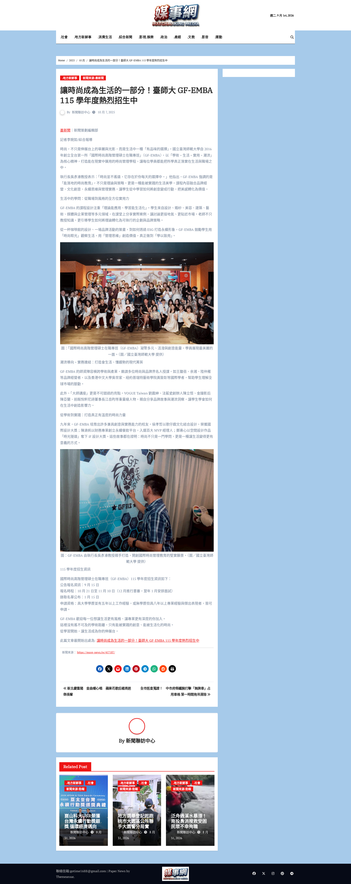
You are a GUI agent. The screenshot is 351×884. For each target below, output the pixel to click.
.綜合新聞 (125, 37)
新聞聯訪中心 (81, 112)
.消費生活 (105, 37)
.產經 (177, 37)
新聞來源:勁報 (75, 789)
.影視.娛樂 (146, 37)
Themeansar (65, 876)
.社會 (64, 37)
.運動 (218, 37)
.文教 (191, 37)
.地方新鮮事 (83, 37)
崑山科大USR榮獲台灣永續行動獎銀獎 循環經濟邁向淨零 (82, 824)
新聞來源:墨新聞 (93, 78)
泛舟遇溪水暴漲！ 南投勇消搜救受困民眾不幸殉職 (189, 821)
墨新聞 (65, 130)
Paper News (117, 871)
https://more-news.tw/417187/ (96, 652)
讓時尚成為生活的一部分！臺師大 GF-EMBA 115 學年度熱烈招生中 (148, 640)
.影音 (205, 37)
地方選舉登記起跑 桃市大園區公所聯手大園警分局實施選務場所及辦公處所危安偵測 (138, 826)
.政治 (164, 37)
